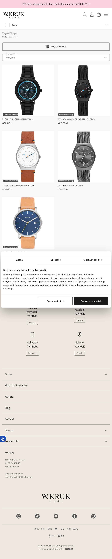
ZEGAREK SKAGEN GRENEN (70, 185)
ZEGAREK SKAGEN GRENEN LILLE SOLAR (76, 119)
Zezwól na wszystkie (91, 301)
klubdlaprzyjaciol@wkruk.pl (18, 477)
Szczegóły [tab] (56, 259)
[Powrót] (5, 25)
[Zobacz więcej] (106, 25)
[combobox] (56, 57)
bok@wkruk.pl (12, 466)
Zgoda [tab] (19, 259)
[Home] (13, 15)
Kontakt (9, 419)
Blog (7, 407)
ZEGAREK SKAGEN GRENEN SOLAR (18, 185)
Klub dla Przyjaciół (16, 385)
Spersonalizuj (54, 301)
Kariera (9, 396)
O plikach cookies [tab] (92, 259)
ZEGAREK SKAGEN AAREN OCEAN (17, 119)
